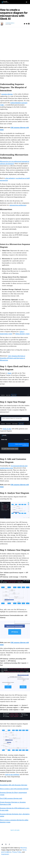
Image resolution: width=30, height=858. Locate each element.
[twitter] (24, 23)
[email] (26, 23)
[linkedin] (28, 23)
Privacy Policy (16, 852)
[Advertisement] (15, 44)
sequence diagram (7, 93)
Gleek (9, 372)
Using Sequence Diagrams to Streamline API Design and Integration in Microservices (12, 357)
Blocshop (23, 848)
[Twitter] (2, 844)
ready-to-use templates (12, 774)
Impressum (5, 854)
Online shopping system (22, 333)
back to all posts (15, 830)
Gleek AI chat (7, 428)
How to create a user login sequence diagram (14, 788)
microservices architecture (18, 204)
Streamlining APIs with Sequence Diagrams (13, 784)
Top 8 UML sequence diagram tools (11, 797)
